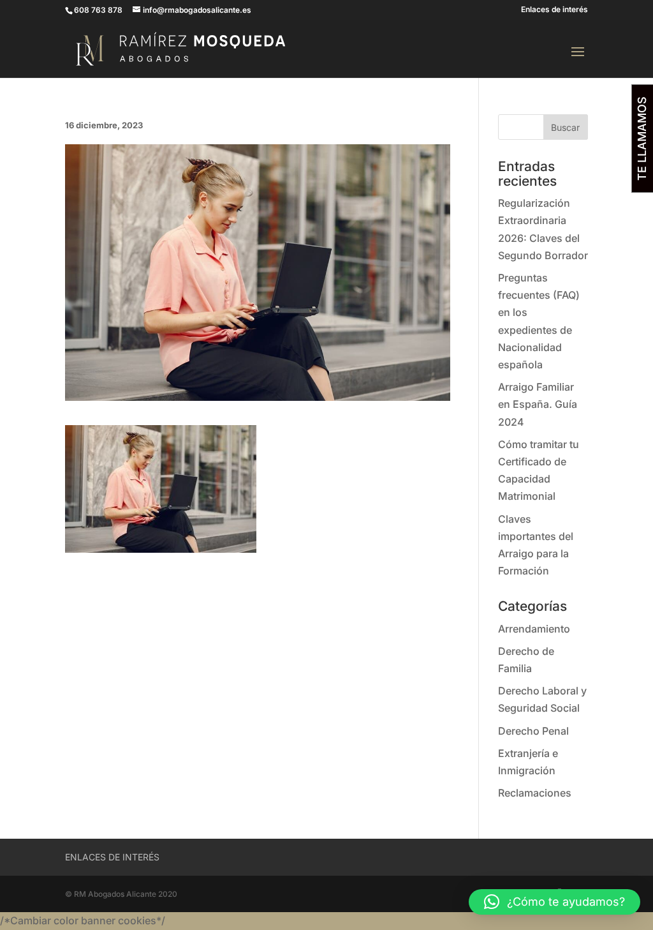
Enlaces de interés (554, 10)
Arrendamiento (534, 628)
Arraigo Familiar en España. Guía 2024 (537, 404)
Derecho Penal (533, 730)
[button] (554, 902)
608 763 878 (98, 10)
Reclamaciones (534, 792)
